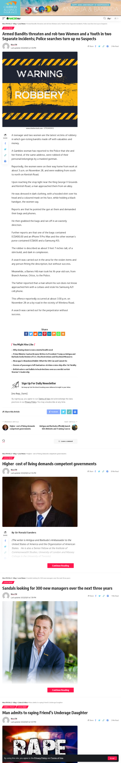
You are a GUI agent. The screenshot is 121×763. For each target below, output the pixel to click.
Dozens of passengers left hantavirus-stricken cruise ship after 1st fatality (44, 365)
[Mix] (54, 334)
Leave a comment (67, 441)
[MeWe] (49, 334)
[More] (63, 334)
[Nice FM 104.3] (16, 18)
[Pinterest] (45, 334)
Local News (8, 28)
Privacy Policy (40, 758)
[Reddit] (35, 334)
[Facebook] (26, 334)
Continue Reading (60, 565)
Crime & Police (9, 707)
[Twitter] (31, 334)
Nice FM (14, 44)
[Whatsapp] (58, 334)
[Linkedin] (40, 334)
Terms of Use (57, 758)
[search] (104, 18)
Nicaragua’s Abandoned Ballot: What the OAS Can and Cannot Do (40, 361)
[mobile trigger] (4, 18)
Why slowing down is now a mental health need (33, 350)
